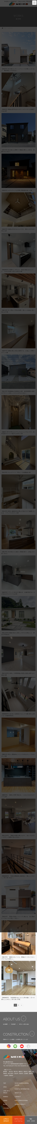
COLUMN (6, 1108)
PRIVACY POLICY (20, 1104)
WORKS (5, 1096)
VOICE (5, 1100)
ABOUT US (11, 1019)
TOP (4, 1083)
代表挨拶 (13, 1024)
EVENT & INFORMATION (22, 1089)
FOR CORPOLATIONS (21, 1100)
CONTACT (18, 1096)
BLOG (5, 1104)
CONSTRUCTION (15, 1034)
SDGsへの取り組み (24, 1024)
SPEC (5, 1087)
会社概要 (5, 1024)
